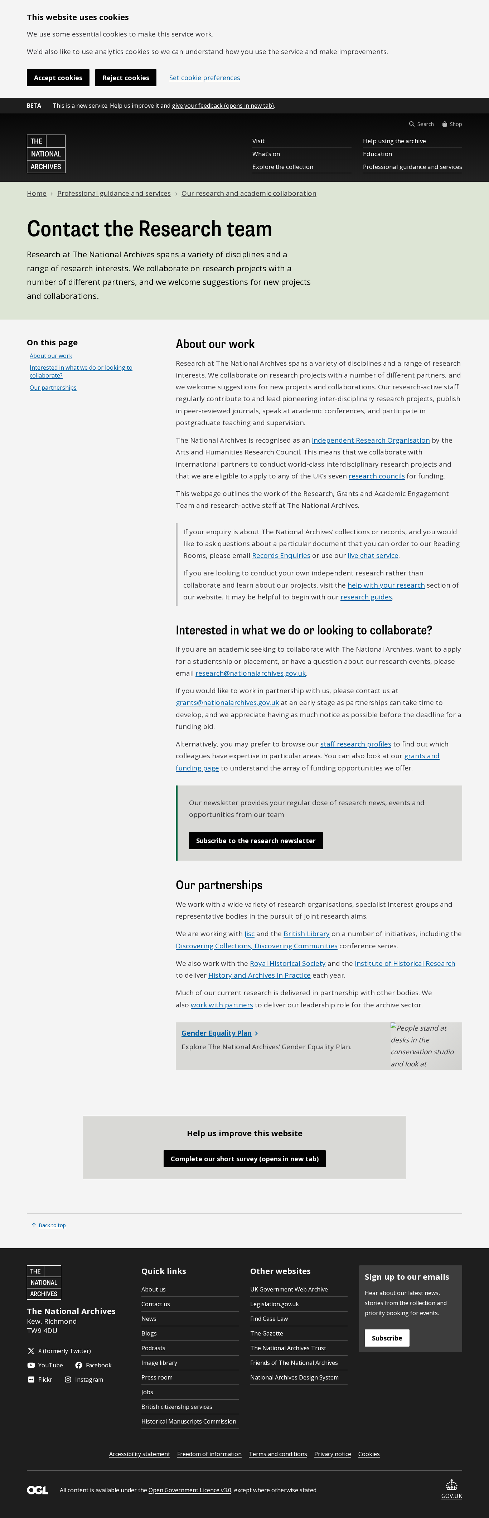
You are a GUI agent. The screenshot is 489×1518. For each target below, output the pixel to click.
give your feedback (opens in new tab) (223, 106)
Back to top (52, 1225)
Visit (258, 141)
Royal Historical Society (288, 963)
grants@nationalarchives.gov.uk (227, 702)
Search (425, 123)
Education (377, 154)
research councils (377, 476)
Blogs (149, 1333)
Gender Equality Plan (216, 1033)
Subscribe (387, 1338)
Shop (456, 123)
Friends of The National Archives (294, 1363)
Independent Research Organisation (371, 440)
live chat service (373, 555)
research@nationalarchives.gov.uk (250, 673)
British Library (307, 933)
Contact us (155, 1304)
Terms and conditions (278, 1454)
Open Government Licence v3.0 (190, 1490)
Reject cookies (125, 77)
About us (153, 1289)
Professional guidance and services (412, 166)
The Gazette (266, 1333)
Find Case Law (269, 1319)
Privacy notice (332, 1454)
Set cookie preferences (204, 77)
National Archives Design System (294, 1377)
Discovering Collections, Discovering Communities (257, 945)
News (148, 1319)
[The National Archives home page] (46, 154)
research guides (366, 597)
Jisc (250, 933)
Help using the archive (394, 141)
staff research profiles (355, 744)
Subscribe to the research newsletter (256, 840)
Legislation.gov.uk (274, 1304)
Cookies (369, 1454)
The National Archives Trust (288, 1348)
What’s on (266, 154)
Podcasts (153, 1348)
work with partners (222, 1004)
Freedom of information (209, 1454)
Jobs (147, 1392)
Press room (157, 1377)
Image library (159, 1363)
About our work (51, 356)
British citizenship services (176, 1407)
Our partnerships (53, 387)
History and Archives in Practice (259, 975)
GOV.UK (451, 1496)
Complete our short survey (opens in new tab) (245, 1158)
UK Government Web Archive (289, 1289)
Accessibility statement (139, 1454)
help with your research (386, 585)
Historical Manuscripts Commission (188, 1421)
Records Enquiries (281, 555)
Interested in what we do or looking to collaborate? (81, 372)
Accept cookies (58, 77)
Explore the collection (282, 166)
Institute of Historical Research (405, 963)
